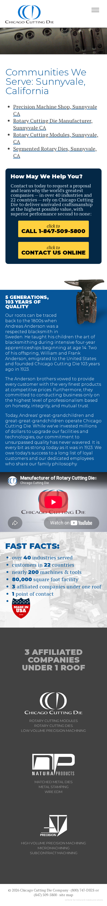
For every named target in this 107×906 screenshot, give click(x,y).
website (68, 899)
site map (66, 894)
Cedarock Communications (89, 899)
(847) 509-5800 (45, 894)
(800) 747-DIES (83, 890)
